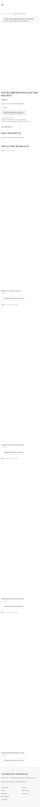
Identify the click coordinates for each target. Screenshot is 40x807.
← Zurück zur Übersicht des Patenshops (18, 19)
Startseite (3, 13)
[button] (2, 4)
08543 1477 (4, 778)
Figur (21, 121)
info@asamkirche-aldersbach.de (23, 778)
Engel (17, 119)
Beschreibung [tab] (6, 127)
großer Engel (22, 119)
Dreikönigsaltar (9, 13)
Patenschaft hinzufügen (13, 112)
